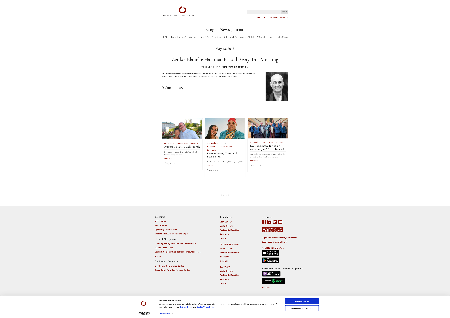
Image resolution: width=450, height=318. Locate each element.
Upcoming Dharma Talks (166, 229)
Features (175, 37)
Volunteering (264, 37)
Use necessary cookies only (302, 308)
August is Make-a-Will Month (182, 146)
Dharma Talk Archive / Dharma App (171, 233)
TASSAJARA (225, 267)
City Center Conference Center (169, 266)
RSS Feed (266, 287)
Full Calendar (161, 225)
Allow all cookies (302, 301)
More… (158, 256)
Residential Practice (229, 230)
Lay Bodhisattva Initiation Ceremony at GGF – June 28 (267, 147)
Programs (204, 37)
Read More (168, 158)
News (164, 37)
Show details (164, 313)
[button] (221, 195)
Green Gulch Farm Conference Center (172, 270)
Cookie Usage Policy (206, 307)
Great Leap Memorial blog (274, 242)
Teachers (224, 234)
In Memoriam (281, 37)
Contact (224, 238)
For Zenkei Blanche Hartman (217, 66)
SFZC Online (160, 221)
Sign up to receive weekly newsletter (272, 17)
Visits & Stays (226, 226)
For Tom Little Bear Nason (217, 146)
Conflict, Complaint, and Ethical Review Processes (178, 252)
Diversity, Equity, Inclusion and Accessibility (175, 243)
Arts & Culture (219, 37)
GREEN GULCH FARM (229, 244)
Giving (233, 37)
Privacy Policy (186, 307)
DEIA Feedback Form (164, 247)
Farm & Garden (247, 37)
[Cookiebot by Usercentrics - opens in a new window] (143, 313)
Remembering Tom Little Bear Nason (222, 155)
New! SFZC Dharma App (273, 248)
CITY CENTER (226, 221)
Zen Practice (189, 37)
